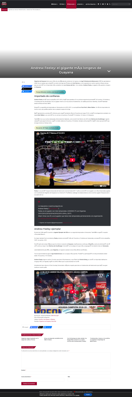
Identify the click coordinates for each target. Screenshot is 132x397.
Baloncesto (71, 4)
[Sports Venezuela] (4, 4)
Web (69, 376)
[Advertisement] (66, 22)
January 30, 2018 (67, 222)
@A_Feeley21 (53, 208)
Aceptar (88, 394)
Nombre (23, 370)
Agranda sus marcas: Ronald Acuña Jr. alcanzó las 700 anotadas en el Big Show (27, 9)
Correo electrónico (26, 376)
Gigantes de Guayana (45, 321)
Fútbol (62, 4)
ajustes (77, 395)
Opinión (80, 4)
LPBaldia (52, 319)
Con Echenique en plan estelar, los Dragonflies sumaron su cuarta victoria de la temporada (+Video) (77, 340)
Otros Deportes (91, 4)
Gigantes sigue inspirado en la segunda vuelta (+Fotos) (29, 339)
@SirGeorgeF (55, 315)
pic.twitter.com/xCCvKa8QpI (48, 218)
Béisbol (55, 4)
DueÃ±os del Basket (44, 319)
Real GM (53, 321)
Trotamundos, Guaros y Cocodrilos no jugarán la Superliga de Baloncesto (100, 340)
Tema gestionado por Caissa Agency (84, 391)
